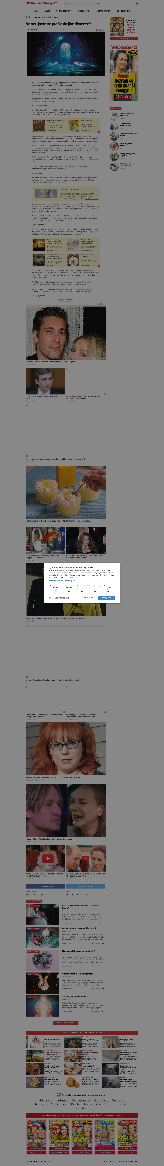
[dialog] (82, 583)
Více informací (69, 577)
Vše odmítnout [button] (87, 598)
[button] (82, 581)
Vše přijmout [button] (106, 598)
